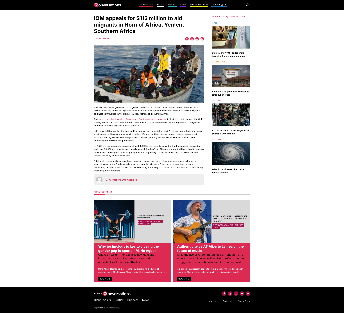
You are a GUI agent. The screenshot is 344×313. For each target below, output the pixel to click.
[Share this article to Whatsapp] (197, 38)
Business (172, 4)
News (183, 4)
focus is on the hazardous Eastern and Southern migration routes (132, 119)
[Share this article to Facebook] (187, 38)
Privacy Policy (244, 301)
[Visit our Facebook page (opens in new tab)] (224, 293)
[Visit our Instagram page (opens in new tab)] (230, 293)
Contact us (227, 301)
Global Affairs (146, 4)
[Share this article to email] (202, 38)
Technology (217, 4)
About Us (213, 301)
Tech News (219, 9)
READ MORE (105, 279)
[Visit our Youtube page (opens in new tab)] (242, 293)
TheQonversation (199, 4)
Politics (160, 4)
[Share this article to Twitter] (192, 38)
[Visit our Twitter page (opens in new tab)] (236, 293)
